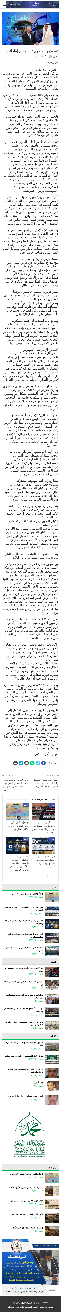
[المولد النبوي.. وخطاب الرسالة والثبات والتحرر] (52, 1100)
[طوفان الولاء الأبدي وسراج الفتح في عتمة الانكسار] (52, 1060)
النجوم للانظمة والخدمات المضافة (23, 1307)
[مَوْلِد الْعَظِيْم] (52, 1086)
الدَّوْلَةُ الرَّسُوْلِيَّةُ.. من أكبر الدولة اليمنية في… (26, 1201)
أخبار (52, 805)
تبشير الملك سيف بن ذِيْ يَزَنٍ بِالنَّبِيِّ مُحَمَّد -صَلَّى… (23, 1187)
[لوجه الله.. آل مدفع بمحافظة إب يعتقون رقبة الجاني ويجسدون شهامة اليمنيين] (52, 1012)
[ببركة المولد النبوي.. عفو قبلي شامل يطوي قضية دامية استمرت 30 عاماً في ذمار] (52, 999)
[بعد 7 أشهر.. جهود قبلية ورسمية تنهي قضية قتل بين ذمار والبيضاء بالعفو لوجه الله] (43, 811)
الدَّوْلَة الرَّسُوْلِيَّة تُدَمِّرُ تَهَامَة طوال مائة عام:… (26, 1214)
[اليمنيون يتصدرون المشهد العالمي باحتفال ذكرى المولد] (52, 1046)
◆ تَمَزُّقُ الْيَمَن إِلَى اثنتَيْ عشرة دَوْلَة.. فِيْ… (26, 894)
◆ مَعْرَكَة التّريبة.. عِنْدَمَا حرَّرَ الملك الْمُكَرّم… (26, 1228)
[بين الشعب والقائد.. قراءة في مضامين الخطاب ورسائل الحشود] (52, 1073)
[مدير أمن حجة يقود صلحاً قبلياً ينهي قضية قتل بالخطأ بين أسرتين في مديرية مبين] (52, 985)
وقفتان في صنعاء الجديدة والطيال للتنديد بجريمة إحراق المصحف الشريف (46, 783)
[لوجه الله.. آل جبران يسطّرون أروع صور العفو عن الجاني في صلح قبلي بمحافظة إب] (52, 1026)
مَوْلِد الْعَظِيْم (38, 1083)
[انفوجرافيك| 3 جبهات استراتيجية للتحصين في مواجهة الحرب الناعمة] (43, 845)
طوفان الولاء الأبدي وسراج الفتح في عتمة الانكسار (23, 1056)
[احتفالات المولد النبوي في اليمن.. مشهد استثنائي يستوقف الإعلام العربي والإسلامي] (52, 951)
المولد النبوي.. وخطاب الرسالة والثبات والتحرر (25, 1096)
